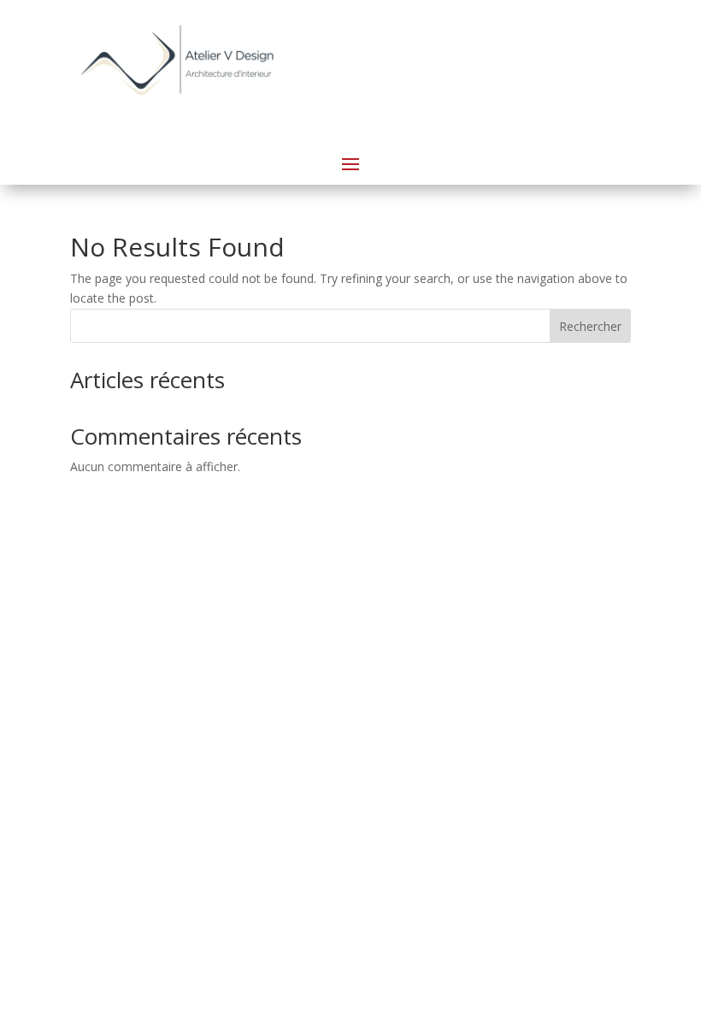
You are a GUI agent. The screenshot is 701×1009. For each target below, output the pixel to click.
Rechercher (590, 326)
